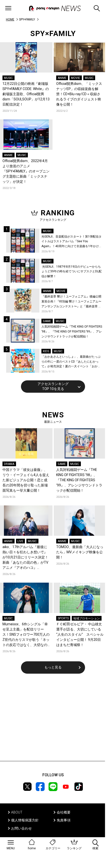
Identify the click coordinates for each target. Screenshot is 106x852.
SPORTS (63, 618)
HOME (10, 19)
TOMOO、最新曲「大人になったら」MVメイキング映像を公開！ (79, 552)
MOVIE (75, 78)
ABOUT (16, 812)
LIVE (20, 541)
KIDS (46, 351)
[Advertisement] (53, 720)
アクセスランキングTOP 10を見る (53, 386)
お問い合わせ (21, 828)
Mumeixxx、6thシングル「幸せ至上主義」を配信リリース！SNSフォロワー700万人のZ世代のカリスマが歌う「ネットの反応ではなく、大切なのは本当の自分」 (26, 635)
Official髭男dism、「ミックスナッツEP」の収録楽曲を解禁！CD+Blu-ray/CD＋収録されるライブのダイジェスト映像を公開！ (79, 94)
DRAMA (9, 464)
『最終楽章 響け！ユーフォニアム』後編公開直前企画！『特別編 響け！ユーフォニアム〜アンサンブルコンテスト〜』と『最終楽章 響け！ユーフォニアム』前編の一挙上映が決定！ (71, 302)
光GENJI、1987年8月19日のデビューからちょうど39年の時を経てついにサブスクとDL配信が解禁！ (71, 271)
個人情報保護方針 (25, 820)
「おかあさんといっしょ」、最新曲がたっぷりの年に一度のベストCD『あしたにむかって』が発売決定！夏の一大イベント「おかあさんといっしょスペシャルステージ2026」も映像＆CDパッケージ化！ (71, 362)
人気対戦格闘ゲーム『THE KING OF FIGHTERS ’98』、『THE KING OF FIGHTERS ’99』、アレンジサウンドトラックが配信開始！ (71, 331)
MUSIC (8, 78)
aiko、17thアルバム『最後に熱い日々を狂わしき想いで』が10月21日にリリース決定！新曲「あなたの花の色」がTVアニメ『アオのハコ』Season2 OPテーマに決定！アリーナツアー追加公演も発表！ (25, 557)
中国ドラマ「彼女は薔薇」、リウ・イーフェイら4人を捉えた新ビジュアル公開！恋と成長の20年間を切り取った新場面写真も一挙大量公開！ (25, 480)
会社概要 (64, 812)
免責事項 (64, 820)
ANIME (62, 78)
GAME (47, 321)
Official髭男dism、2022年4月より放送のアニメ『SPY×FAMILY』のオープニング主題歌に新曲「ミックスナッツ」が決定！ (26, 171)
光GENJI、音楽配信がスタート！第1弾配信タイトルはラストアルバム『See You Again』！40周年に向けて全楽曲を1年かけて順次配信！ (71, 242)
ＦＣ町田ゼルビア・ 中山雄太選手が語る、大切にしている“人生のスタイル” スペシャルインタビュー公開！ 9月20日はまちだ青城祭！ (80, 634)
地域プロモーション (86, 618)
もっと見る (53, 667)
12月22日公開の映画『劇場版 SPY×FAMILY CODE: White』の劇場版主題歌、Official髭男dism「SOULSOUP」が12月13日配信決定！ (26, 94)
